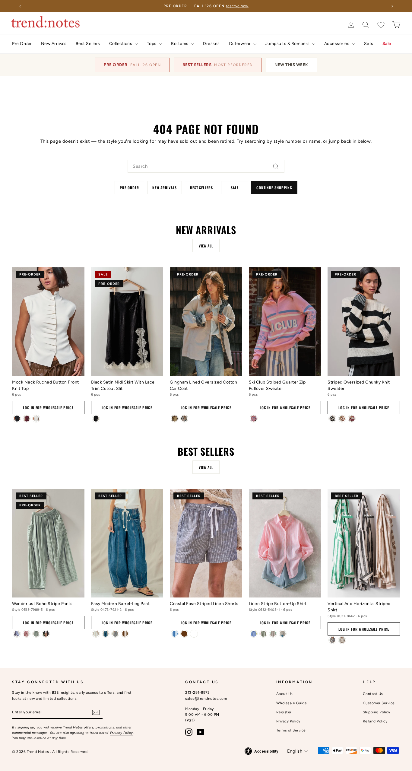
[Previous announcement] (20, 6)
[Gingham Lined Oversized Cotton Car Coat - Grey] (184, 418)
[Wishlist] (381, 24)
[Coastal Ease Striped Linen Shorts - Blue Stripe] (174, 633)
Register (284, 712)
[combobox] (206, 166)
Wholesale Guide (291, 703)
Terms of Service (291, 730)
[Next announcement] (392, 6)
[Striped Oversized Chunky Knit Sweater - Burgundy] (351, 418)
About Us (284, 694)
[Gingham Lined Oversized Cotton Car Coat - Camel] (174, 418)
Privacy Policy (121, 733)
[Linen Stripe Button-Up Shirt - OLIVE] (263, 633)
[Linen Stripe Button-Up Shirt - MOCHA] (273, 633)
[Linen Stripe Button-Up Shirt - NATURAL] (282, 633)
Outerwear (240, 43)
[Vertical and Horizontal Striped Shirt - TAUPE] (342, 640)
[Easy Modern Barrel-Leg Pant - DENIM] (105, 633)
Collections (121, 43)
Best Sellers (88, 43)
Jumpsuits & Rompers (288, 43)
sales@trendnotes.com (206, 698)
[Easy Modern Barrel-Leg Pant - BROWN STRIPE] (124, 633)
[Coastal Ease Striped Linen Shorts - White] (194, 633)
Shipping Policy (376, 712)
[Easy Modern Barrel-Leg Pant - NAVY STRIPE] (115, 633)
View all (206, 245)
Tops (152, 43)
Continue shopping (274, 187)
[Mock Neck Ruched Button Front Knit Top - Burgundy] (26, 418)
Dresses (211, 43)
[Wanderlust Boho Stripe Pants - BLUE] (17, 633)
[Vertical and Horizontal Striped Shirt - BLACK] (332, 640)
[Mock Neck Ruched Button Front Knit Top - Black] (17, 418)
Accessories (337, 43)
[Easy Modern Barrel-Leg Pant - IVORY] (96, 633)
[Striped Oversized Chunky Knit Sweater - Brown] (342, 418)
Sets (368, 43)
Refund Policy (375, 721)
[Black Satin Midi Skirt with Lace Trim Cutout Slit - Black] (96, 418)
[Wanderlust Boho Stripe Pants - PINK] (26, 633)
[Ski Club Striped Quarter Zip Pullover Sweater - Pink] (253, 418)
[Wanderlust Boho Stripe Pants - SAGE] (36, 633)
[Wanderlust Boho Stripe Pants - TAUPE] (45, 633)
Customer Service (379, 703)
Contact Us (373, 694)
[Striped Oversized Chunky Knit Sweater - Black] (332, 418)
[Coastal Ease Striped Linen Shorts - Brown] (184, 633)
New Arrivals (54, 43)
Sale (386, 43)
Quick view (48, 367)
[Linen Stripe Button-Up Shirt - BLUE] (253, 633)
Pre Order (22, 43)
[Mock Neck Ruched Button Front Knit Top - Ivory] (36, 418)
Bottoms (180, 43)
